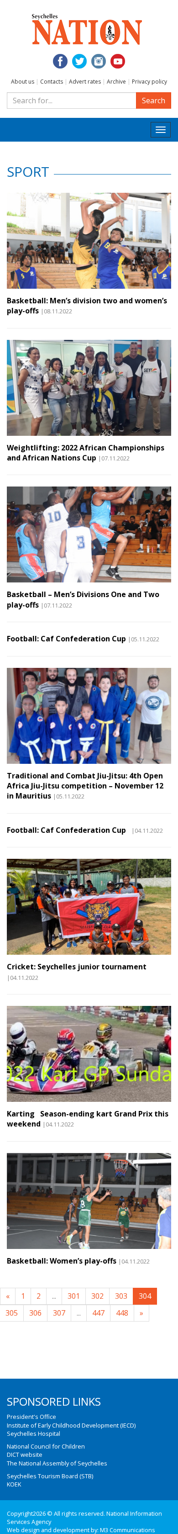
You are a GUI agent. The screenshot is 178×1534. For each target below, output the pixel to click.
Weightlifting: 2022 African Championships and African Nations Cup (85, 453)
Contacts (51, 81)
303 (121, 1296)
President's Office (31, 1416)
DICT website (24, 1454)
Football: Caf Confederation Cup (66, 639)
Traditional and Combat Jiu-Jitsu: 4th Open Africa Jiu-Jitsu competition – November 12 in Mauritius (85, 786)
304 (145, 1296)
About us (22, 81)
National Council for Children (46, 1446)
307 (59, 1313)
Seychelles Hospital (33, 1433)
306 (35, 1313)
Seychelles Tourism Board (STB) (50, 1476)
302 (97, 1296)
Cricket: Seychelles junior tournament (77, 967)
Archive (116, 81)
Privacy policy (149, 81)
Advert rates (85, 81)
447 (98, 1313)
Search (153, 100)
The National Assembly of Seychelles (57, 1463)
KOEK (14, 1484)
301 (74, 1296)
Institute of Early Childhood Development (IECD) (71, 1425)
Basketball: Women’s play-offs (61, 1261)
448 (122, 1313)
